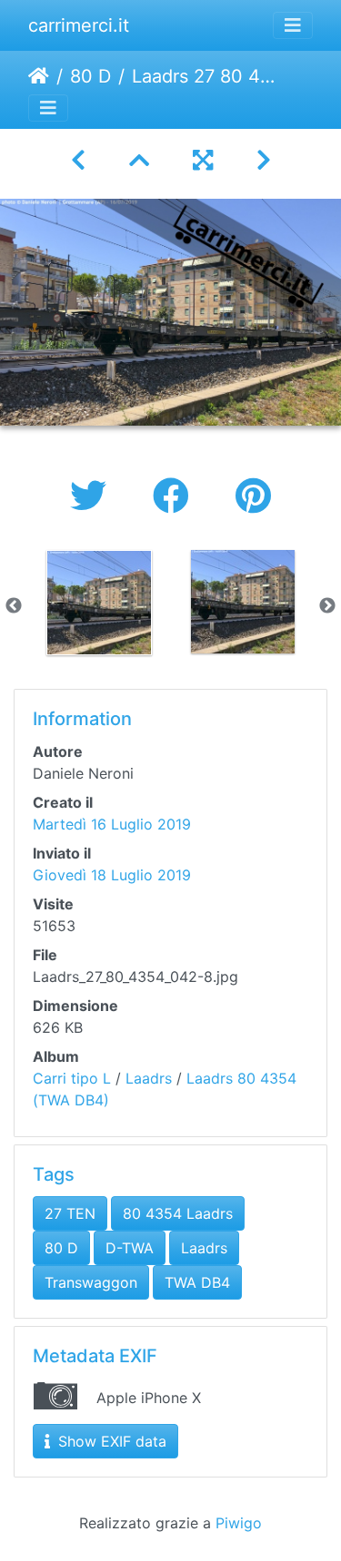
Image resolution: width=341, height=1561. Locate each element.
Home (38, 76)
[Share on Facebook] (176, 496)
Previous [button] (14, 606)
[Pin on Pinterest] (253, 496)
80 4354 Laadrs (178, 1213)
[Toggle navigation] (293, 25)
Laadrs (148, 1078)
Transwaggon (91, 1282)
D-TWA (129, 1248)
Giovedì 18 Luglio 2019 (112, 875)
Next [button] (327, 606)
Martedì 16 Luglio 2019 (112, 824)
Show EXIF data (110, 1441)
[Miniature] (139, 160)
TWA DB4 (197, 1282)
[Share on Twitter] (93, 496)
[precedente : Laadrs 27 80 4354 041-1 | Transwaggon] (78, 160)
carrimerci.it (78, 25)
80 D (90, 76)
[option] (99, 602)
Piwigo (239, 1523)
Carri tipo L (72, 1078)
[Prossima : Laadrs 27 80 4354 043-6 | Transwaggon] (264, 160)
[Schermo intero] (203, 160)
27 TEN (70, 1213)
